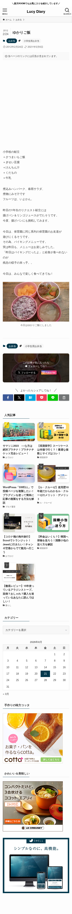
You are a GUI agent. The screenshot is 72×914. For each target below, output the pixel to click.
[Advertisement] (36, 101)
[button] (8, 397)
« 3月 (6, 694)
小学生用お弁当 (31, 40)
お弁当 (11, 40)
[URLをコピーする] (64, 397)
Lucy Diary (36, 11)
